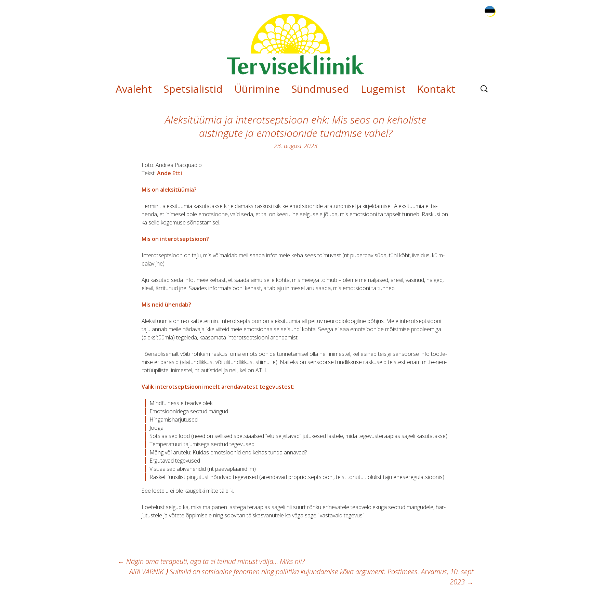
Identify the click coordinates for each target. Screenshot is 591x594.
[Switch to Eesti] (489, 11)
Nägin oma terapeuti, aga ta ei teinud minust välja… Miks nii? (211, 561)
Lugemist (383, 89)
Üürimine (257, 89)
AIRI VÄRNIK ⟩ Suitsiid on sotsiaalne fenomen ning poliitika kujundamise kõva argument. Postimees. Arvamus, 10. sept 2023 (301, 576)
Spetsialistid (193, 89)
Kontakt (436, 89)
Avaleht (134, 89)
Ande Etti (169, 173)
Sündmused (320, 89)
